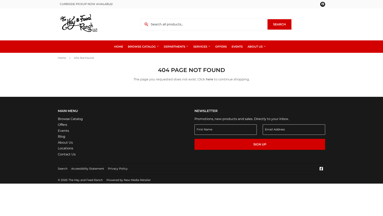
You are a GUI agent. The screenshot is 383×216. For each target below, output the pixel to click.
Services (200, 46)
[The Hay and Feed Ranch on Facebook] (321, 169)
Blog (61, 136)
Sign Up (259, 144)
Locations (65, 148)
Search (282, 24)
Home (118, 46)
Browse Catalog (142, 46)
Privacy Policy (118, 168)
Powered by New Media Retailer (129, 180)
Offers (221, 46)
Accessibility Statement (87, 168)
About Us (256, 46)
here (209, 79)
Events (237, 46)
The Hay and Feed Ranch (85, 180)
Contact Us (67, 154)
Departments (175, 46)
